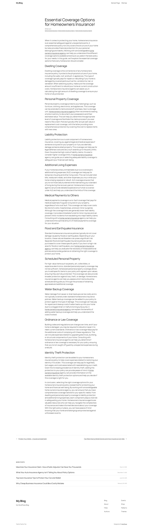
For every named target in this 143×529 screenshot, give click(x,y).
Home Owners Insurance (51, 30)
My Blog (19, 3)
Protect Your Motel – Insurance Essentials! (32, 439)
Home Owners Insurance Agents (83, 30)
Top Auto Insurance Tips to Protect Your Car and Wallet (38, 478)
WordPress (124, 524)
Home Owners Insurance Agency (66, 30)
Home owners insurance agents (62, 111)
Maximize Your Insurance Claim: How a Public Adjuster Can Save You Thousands (48, 467)
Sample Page (115, 3)
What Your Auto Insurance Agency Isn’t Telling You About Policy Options (45, 472)
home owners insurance (82, 155)
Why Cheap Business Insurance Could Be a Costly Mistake (40, 483)
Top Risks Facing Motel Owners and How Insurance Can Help (104, 439)
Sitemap (124, 3)
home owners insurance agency (58, 309)
